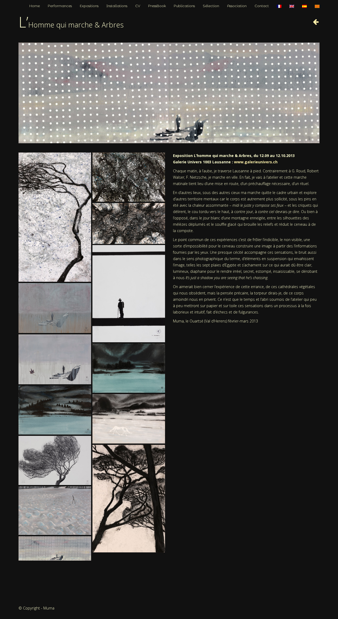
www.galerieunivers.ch (256, 161)
